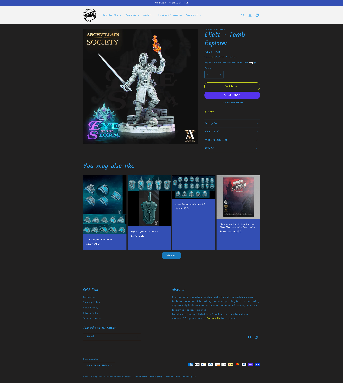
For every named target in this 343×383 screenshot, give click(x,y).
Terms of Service (92, 318)
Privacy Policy (90, 313)
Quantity (209, 68)
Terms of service (172, 376)
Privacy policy (156, 376)
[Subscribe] (137, 337)
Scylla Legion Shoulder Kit (99, 239)
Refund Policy (90, 308)
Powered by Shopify (123, 376)
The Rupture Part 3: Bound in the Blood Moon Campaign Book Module (237, 226)
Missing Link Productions (102, 376)
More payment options (232, 103)
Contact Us (89, 297)
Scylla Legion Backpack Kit (144, 231)
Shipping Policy (91, 302)
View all (171, 255)
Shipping (208, 57)
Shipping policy (190, 376)
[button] (112, 15)
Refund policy (141, 376)
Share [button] (211, 112)
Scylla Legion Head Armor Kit (190, 204)
